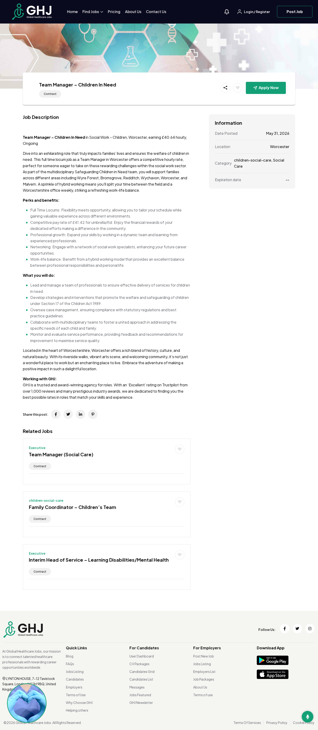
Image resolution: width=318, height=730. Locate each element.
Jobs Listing (75, 671)
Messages (137, 687)
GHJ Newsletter (141, 702)
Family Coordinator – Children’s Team (72, 507)
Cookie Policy (304, 722)
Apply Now (269, 87)
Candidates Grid (142, 671)
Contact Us (156, 11)
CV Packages (139, 664)
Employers (74, 687)
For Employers (207, 647)
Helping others (77, 710)
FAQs (70, 664)
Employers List (204, 671)
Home (72, 11)
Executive (37, 448)
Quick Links (76, 647)
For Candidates (144, 647)
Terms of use (203, 695)
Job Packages (203, 679)
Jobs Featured (140, 695)
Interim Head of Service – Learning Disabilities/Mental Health (99, 560)
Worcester (279, 146)
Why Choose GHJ (79, 702)
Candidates (75, 679)
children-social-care (46, 500)
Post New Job (203, 656)
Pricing (114, 11)
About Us (133, 11)
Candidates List (141, 679)
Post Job (295, 11)
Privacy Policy (277, 722)
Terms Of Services (247, 722)
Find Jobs (91, 11)
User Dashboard (141, 656)
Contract (50, 94)
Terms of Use (76, 695)
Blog (69, 656)
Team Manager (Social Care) (61, 454)
